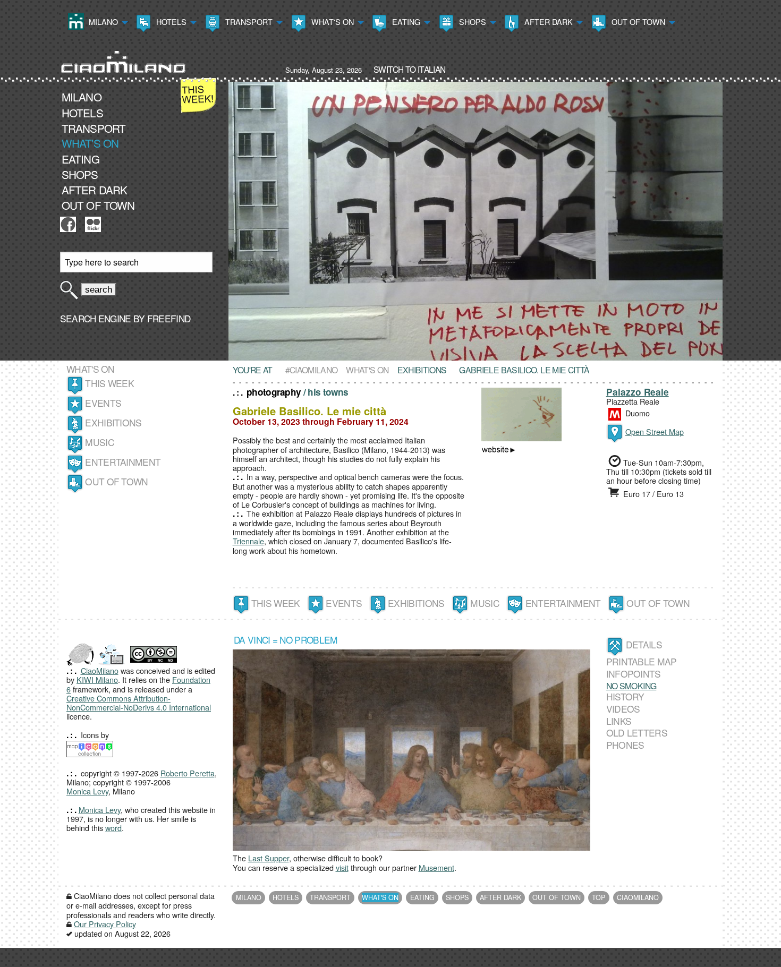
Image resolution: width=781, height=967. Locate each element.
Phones (625, 744)
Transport (248, 21)
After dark (547, 21)
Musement (436, 867)
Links (619, 721)
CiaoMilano (99, 670)
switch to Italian (409, 69)
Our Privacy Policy (105, 923)
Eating (405, 21)
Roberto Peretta (187, 772)
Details (644, 644)
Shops (471, 21)
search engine (95, 318)
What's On (331, 21)
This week (109, 383)
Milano (102, 21)
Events (103, 402)
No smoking (631, 685)
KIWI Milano (97, 679)
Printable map (641, 661)
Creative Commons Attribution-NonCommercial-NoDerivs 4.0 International (138, 702)
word (113, 827)
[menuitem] (97, 22)
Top (598, 897)
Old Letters (636, 732)
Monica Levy (87, 791)
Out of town (637, 21)
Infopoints (633, 673)
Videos (623, 708)
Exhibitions (113, 422)
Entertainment (122, 461)
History (625, 696)
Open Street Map (654, 431)
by (161, 318)
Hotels (170, 21)
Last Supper (268, 857)
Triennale (248, 540)
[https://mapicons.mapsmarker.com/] (89, 748)
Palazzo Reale (637, 392)
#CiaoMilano (311, 369)
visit (342, 867)
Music (99, 442)
